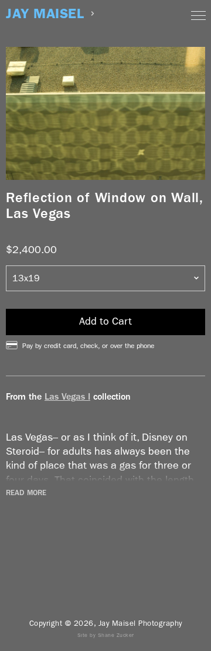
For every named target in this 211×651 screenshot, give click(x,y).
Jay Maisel (45, 14)
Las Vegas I (67, 396)
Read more (26, 492)
